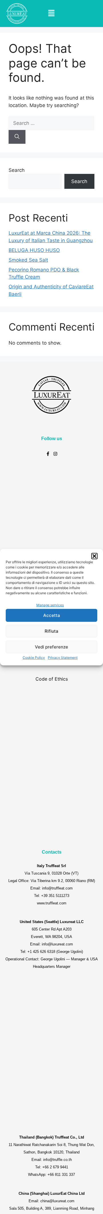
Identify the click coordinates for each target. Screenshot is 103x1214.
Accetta (51, 615)
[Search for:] (51, 123)
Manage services (50, 605)
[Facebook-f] (48, 454)
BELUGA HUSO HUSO (34, 250)
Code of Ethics (51, 679)
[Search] (17, 137)
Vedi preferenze (51, 647)
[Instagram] (55, 454)
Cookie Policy (34, 657)
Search (17, 170)
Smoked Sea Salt (28, 260)
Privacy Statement (63, 657)
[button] (94, 556)
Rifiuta (51, 631)
